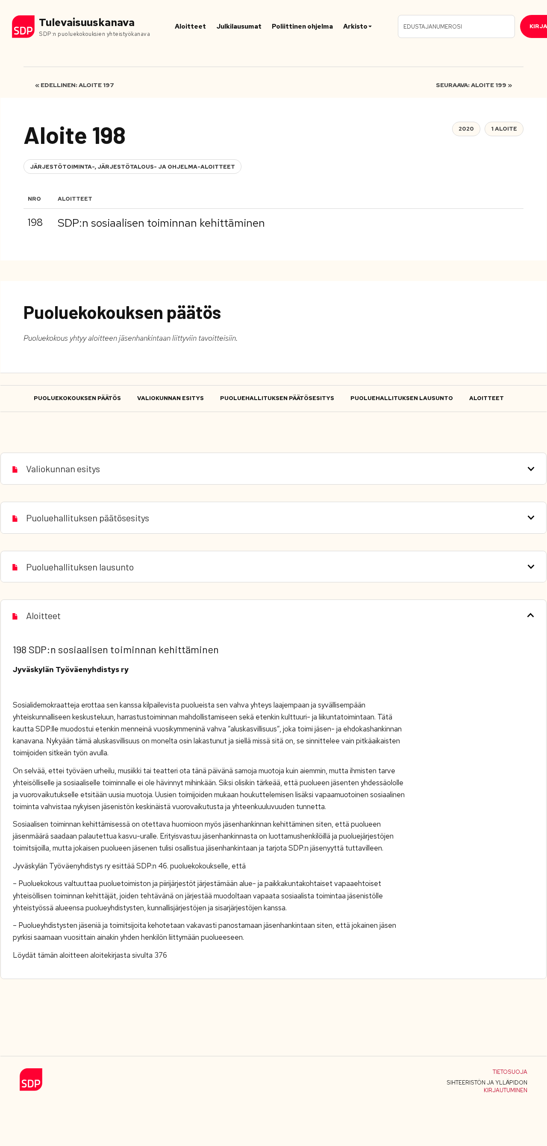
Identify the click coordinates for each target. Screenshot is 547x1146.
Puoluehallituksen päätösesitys (277, 398)
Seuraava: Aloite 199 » (474, 85)
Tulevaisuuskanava (87, 22)
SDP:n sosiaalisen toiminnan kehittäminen (161, 223)
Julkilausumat (239, 26)
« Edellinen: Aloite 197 (74, 85)
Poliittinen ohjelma (302, 26)
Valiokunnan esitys (170, 398)
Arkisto (355, 26)
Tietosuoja (510, 1072)
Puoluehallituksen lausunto (401, 398)
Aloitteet (190, 26)
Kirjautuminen (505, 1090)
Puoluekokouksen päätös (77, 398)
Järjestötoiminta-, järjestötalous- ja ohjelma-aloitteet (132, 166)
